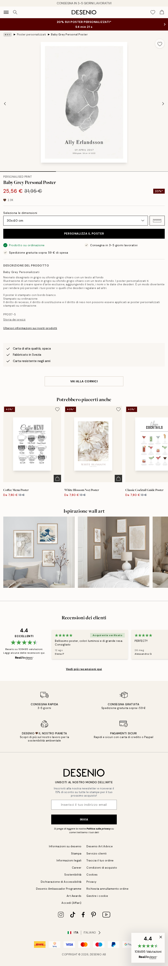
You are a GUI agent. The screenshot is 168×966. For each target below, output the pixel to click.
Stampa (76, 853)
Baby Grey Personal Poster (69, 34)
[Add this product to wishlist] (160, 44)
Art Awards (74, 896)
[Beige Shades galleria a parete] (113, 552)
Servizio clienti (96, 853)
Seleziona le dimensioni (20, 213)
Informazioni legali (69, 860)
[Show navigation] (6, 12)
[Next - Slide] (163, 103)
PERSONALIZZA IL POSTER (84, 233)
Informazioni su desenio (65, 846)
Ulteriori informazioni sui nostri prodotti (30, 328)
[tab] (28, 170)
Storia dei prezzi (14, 319)
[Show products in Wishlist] (152, 12)
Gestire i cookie (97, 896)
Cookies (92, 874)
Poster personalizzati (31, 34)
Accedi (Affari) (71, 903)
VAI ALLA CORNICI (84, 381)
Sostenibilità (73, 874)
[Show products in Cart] (161, 12)
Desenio (96, 954)
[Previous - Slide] (5, 103)
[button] (157, 221)
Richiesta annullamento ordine (107, 888)
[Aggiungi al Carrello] (57, 478)
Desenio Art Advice (99, 846)
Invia (84, 819)
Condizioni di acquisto (101, 867)
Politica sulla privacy (98, 828)
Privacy (91, 882)
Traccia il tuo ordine (100, 860)
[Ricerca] (15, 12)
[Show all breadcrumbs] (7, 35)
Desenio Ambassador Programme (59, 888)
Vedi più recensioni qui (84, 669)
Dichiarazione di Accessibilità (61, 882)
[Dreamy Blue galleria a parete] (39, 552)
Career (77, 867)
